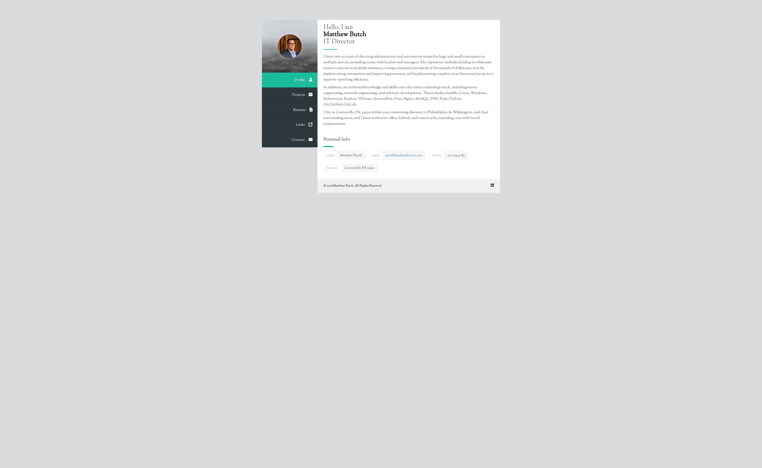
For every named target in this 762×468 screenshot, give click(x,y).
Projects (299, 95)
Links (301, 125)
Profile (300, 80)
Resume (300, 110)
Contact (299, 140)
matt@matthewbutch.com (404, 155)
